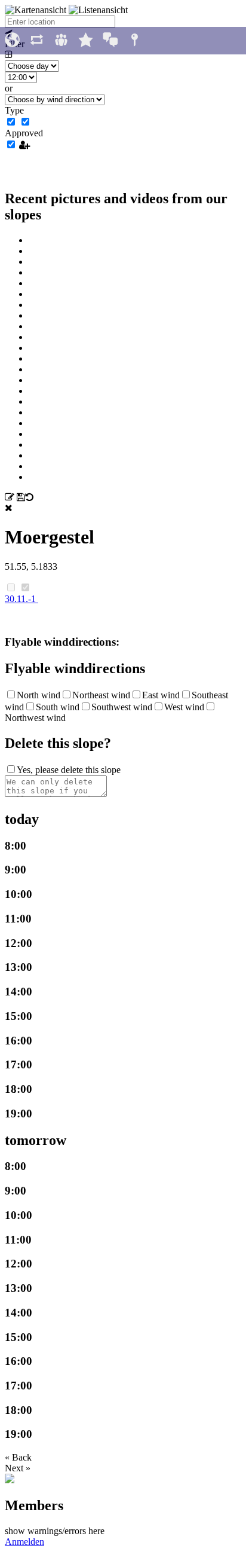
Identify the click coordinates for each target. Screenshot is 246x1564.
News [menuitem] (36, 40)
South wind (57, 707)
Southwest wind (121, 707)
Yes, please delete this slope (69, 770)
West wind (184, 707)
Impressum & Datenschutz (123, 1558)
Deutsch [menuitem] (110, 40)
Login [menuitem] (134, 40)
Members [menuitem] (61, 40)
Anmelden (24, 1541)
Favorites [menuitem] (85, 40)
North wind (38, 695)
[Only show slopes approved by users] (24, 144)
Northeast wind (101, 695)
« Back (18, 1457)
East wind (161, 695)
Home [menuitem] (12, 40)
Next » (17, 1468)
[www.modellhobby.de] (9, 1480)
